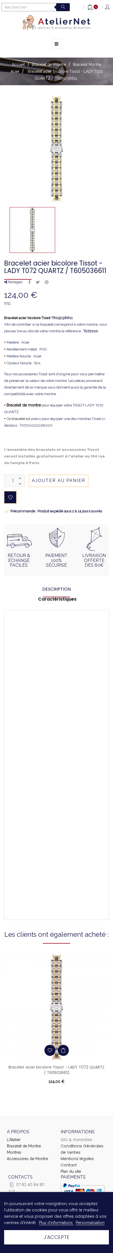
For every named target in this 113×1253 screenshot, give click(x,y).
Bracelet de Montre (24, 1146)
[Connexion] (107, 7)
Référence (46, 672)
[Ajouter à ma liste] (10, 497)
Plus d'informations (56, 1222)
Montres (14, 1152)
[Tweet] (38, 282)
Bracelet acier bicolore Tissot (27, 318)
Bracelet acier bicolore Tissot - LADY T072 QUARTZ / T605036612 (56, 1069)
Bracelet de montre (24, 405)
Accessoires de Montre (27, 1158)
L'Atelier (14, 1139)
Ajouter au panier (58, 480)
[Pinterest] (47, 282)
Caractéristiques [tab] (57, 599)
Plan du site (71, 1171)
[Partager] (29, 282)
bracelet (18, 419)
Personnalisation (90, 1222)
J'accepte (56, 1237)
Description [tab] (56, 589)
